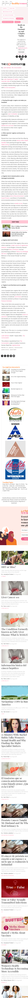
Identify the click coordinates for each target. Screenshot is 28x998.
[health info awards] (15, 469)
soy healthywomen (8, 15)
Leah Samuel (7, 67)
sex (7, 347)
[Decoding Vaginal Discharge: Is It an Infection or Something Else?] (6, 402)
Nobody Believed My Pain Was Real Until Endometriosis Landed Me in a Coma (19, 234)
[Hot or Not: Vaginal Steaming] (6, 378)
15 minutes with (5, 758)
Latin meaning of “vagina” (11, 79)
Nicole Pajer (6, 756)
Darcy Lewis (6, 606)
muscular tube (5, 81)
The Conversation (16, 67)
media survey (18, 203)
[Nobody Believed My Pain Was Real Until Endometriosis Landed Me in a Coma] (6, 234)
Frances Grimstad (6, 301)
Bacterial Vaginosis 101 (16, 389)
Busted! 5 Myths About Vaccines (13, 934)
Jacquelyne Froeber (8, 574)
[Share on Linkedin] (25, 56)
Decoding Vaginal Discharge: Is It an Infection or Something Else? (18, 403)
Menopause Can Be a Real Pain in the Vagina (17, 395)
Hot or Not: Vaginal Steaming (18, 376)
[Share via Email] (21, 59)
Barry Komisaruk (14, 249)
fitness (3, 576)
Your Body (21, 52)
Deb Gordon (6, 711)
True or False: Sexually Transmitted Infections (14, 901)
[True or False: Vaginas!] (6, 384)
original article (16, 345)
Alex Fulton (6, 643)
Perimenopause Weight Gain (13, 489)
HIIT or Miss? (8, 567)
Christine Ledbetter (8, 833)
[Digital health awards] (15, 414)
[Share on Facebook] (17, 56)
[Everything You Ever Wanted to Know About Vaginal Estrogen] (6, 371)
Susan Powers (5, 198)
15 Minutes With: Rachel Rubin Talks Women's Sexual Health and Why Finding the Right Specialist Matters (14, 740)
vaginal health (21, 54)
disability (4, 982)
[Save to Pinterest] (23, 56)
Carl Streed (18, 296)
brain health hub (7, 11)
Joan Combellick (12, 114)
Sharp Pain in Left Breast (8, 484)
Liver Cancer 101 (10, 597)
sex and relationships (7, 835)
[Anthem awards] (15, 449)
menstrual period (18, 347)
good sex (12, 8)
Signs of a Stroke (20, 484)
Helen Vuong (5, 144)
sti (2, 911)
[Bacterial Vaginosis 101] (6, 390)
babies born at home (7, 125)
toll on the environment (17, 196)
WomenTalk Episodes (8, 18)
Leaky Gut (11, 485)
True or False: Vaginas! (16, 382)
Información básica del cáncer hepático (13, 667)
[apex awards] (15, 431)
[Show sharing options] (24, 64)
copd (2, 713)
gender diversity (5, 349)
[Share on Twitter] (20, 56)
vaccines (3, 944)
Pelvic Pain (14, 487)
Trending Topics (7, 482)
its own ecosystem (9, 87)
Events (5, 8)
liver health (4, 608)
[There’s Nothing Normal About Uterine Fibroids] (6, 227)
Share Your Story (8, 21)
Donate (17, 21)
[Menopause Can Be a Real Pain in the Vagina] (6, 396)
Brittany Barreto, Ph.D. (8, 980)
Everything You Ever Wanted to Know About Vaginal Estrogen (18, 371)
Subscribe (19, 18)
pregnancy (11, 347)
